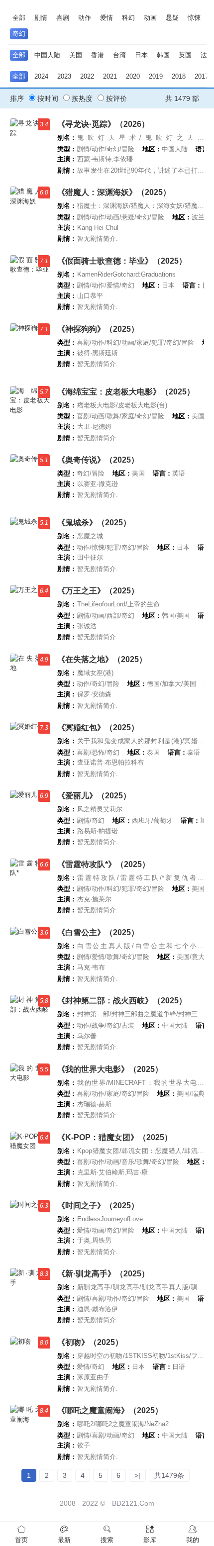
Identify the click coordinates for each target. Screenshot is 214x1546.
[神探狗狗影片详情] (30, 349)
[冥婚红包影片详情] (30, 748)
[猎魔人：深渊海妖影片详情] (30, 212)
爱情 (106, 17)
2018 (179, 76)
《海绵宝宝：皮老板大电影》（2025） (126, 391)
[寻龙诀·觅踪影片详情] (30, 144)
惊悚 (194, 17)
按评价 (115, 98)
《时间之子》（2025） (98, 1205)
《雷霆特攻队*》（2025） (103, 864)
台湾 (119, 55)
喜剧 (62, 17)
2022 (87, 76)
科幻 (128, 17)
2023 (64, 76)
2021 (110, 76)
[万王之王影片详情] (30, 611)
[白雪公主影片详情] (30, 953)
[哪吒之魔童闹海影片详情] (30, 1431)
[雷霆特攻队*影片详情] (30, 884)
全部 (18, 17)
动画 (150, 17)
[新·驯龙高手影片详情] (30, 1294)
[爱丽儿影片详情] (30, 816)
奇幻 (18, 33)
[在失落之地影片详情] (30, 679)
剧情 (40, 17)
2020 (133, 76)
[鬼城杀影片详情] (30, 543)
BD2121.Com (133, 1503)
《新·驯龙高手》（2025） (103, 1273)
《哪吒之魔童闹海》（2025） (110, 1410)
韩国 (163, 55)
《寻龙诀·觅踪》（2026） (103, 124)
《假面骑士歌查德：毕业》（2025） (122, 261)
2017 (202, 76)
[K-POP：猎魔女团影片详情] (30, 1157)
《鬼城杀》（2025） (94, 522)
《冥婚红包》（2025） (98, 727)
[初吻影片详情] (30, 1362)
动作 (84, 17)
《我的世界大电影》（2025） (110, 1069)
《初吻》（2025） (90, 1342)
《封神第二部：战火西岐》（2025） (122, 1000)
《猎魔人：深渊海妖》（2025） (114, 192)
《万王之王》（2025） (98, 590)
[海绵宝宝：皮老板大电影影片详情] (30, 412)
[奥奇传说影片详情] (30, 480)
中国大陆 (47, 55)
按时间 (46, 98)
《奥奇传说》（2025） (98, 460)
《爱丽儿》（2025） (94, 795)
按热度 (81, 98)
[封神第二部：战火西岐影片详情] (30, 1021)
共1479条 (169, 1475)
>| (137, 1475)
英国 (185, 55)
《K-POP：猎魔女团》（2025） (114, 1137)
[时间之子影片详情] (30, 1226)
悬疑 (172, 17)
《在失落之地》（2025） (102, 659)
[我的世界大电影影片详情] (30, 1089)
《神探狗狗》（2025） (98, 329)
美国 (75, 55)
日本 (141, 55)
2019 (156, 76)
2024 (41, 76)
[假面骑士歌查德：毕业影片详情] (30, 281)
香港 (97, 55)
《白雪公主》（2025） (98, 932)
